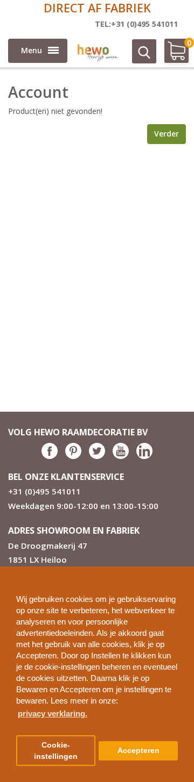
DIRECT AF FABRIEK (97, 8)
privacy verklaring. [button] (52, 713)
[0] (171, 55)
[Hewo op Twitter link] (97, 456)
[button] (182, 570)
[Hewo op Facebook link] (49, 456)
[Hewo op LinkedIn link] (144, 456)
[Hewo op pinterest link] (73, 456)
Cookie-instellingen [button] (56, 751)
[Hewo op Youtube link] (120, 456)
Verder (166, 133)
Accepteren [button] (138, 751)
